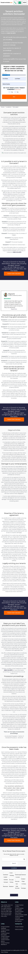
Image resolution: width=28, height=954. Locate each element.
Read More (14, 309)
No (17, 92)
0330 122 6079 (11, 33)
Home (2, 107)
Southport (23, 878)
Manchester (5, 886)
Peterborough (18, 874)
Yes (12, 92)
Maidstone (11, 886)
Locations (14, 868)
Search (14, 863)
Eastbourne (23, 874)
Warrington (23, 888)
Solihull (5, 877)
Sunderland (5, 874)
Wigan (23, 881)
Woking (11, 882)
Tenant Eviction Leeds (21, 914)
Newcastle (11, 879)
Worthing (12, 875)
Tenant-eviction (6, 2)
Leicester (18, 877)
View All (14, 895)
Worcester (17, 881)
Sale (17, 883)
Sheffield (6, 879)
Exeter (11, 872)
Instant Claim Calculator (14, 273)
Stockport (6, 882)
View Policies (4, 952)
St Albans (24, 883)
